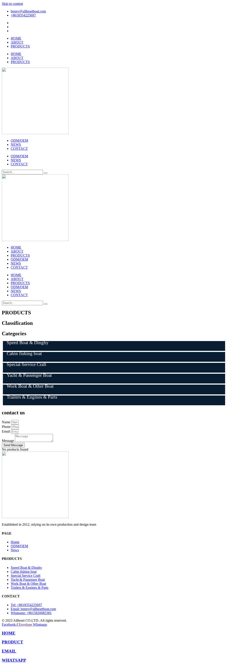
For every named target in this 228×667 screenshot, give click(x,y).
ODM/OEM (19, 140)
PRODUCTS (20, 46)
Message (8, 441)
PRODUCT (12, 642)
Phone (7, 427)
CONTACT (19, 148)
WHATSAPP (14, 660)
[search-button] (45, 173)
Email (6, 431)
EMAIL (9, 651)
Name (6, 422)
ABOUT (17, 42)
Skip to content (12, 4)
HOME (16, 38)
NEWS (16, 144)
